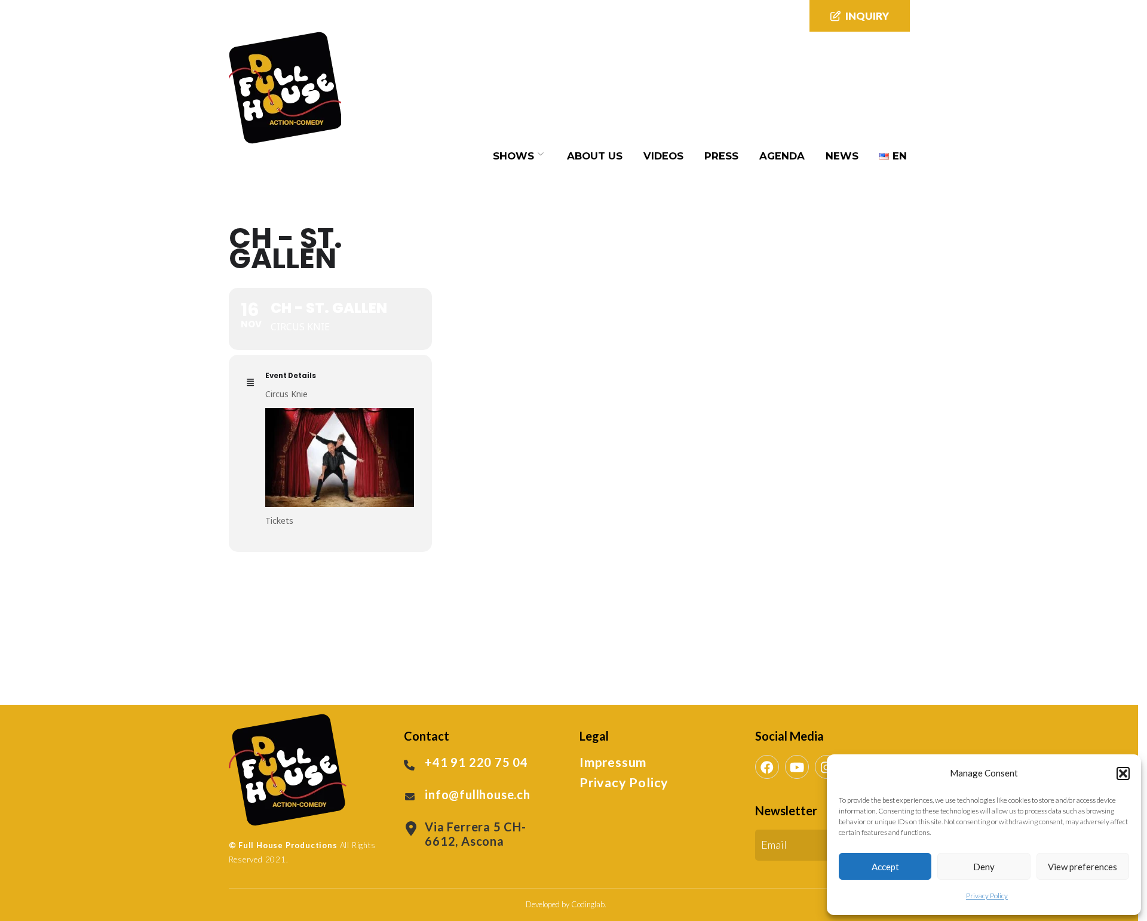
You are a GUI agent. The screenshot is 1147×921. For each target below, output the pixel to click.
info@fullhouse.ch (477, 794)
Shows (513, 156)
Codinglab (588, 904)
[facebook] (767, 767)
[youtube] (797, 767)
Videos (663, 156)
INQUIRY (867, 16)
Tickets (279, 520)
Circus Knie (286, 394)
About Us (594, 156)
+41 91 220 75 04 (476, 762)
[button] (1123, 773)
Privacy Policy (987, 895)
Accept (885, 866)
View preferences (1082, 866)
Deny (984, 866)
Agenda (782, 156)
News (842, 156)
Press (721, 156)
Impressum (612, 762)
